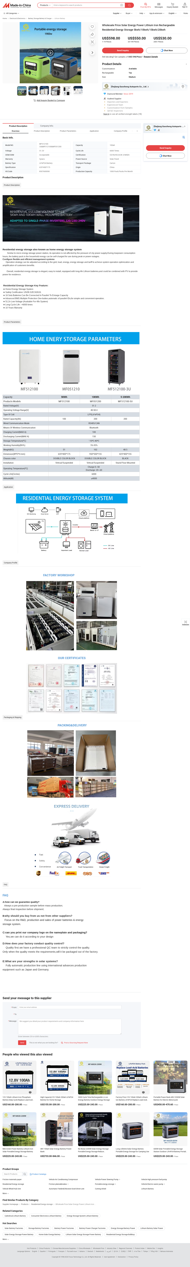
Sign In (106, 114)
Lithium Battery (59, 18)
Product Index (140, 1248)
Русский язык (72, 1251)
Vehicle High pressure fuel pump (154, 1179)
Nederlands (100, 1251)
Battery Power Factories (64, 1228)
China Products (44, 1248)
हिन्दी (129, 1251)
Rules (186, 13)
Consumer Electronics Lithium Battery (46, 1216)
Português (52, 1251)
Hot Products (31, 1248)
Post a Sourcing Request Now (74, 1042)
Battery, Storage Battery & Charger (40, 18)
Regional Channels (125, 1248)
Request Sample (151, 57)
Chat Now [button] (168, 50)
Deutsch (90, 1251)
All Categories (11, 13)
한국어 (116, 1251)
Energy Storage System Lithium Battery (82, 1216)
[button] (132, 131)
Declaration (122, 1257)
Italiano (82, 1251)
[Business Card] (184, 137)
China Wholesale (84, 1248)
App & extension (155, 13)
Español (43, 1251)
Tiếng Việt (154, 1251)
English (34, 1251)
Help (141, 13)
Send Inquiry (123, 50)
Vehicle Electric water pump (152, 1184)
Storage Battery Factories (38, 1228)
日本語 (123, 1251)
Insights (160, 1248)
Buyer (128, 13)
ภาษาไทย (137, 1251)
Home (5, 18)
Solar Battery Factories (14, 1228)
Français (61, 1251)
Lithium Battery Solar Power (151, 1228)
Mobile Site (151, 1248)
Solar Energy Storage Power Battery (19, 1234)
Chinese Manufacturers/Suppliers (64, 1248)
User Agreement (109, 1257)
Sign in (184, 7)
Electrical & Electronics (17, 18)
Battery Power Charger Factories (92, 1228)
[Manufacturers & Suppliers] (17, 5)
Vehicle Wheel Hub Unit (12, 1188)
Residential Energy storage (13, 1184)
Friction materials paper (12, 1179)
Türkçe (145, 1251)
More (5, 1239)
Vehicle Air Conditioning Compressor (63, 1179)
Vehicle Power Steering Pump (106, 1179)
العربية (109, 1251)
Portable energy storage (104, 1184)
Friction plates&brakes (58, 1184)
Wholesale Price (98, 1248)
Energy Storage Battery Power (123, 1228)
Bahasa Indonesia (166, 1251)
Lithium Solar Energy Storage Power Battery (83, 1234)
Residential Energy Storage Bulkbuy (120, 1234)
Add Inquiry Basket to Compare (51, 100)
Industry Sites (111, 1248)
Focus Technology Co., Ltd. (78, 1257)
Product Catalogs (39, 1174)
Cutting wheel (100, 1188)
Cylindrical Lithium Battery (15, 1216)
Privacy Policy (133, 1257)
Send (22, 1042)
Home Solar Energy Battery (49, 1234)
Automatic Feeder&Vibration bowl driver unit (66, 1188)
